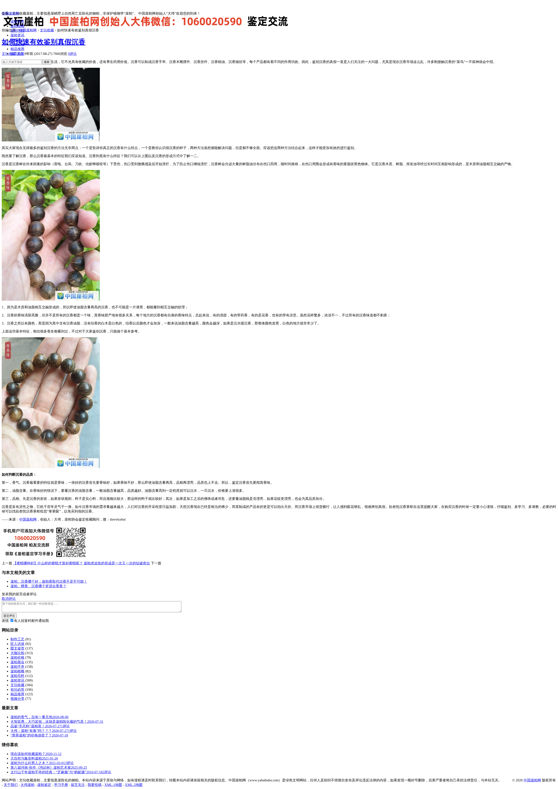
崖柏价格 (17, 657)
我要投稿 (95, 785)
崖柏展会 (17, 40)
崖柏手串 (17, 21)
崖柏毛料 (17, 30)
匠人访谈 (17, 644)
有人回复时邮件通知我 (31, 621)
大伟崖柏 (27, 785)
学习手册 (61, 785)
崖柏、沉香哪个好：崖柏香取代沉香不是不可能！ (48, 581)
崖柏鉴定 (44, 785)
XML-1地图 (113, 785)
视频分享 (17, 699)
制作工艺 (17, 639)
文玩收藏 (17, 685)
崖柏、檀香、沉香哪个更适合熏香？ (38, 586)
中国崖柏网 (10, 13)
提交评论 (9, 615)
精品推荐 (17, 49)
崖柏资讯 (17, 35)
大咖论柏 (17, 44)
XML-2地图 (134, 785)
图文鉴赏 (17, 648)
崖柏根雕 (17, 26)
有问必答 (17, 689)
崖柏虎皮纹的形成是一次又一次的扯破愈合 (117, 563)
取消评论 (9, 599)
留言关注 (17, 53)
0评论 (72, 54)
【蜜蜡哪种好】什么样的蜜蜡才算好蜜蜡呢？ (48, 563)
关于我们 (11, 785)
